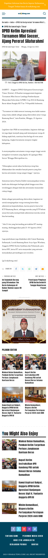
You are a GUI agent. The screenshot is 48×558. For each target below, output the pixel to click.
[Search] (44, 14)
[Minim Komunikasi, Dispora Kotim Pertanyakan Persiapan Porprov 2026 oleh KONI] (35, 395)
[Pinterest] (24, 529)
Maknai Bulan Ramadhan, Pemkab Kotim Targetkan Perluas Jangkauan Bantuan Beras (12, 376)
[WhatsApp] (29, 269)
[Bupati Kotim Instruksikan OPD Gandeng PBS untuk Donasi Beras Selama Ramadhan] (35, 362)
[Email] (42, 269)
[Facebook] (16, 269)
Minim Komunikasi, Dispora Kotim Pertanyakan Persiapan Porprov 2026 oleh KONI (35, 409)
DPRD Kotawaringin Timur (15, 27)
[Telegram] (36, 269)
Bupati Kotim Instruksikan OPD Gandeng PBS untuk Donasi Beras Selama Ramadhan (34, 377)
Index (12, 22)
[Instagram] (29, 529)
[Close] (45, 5)
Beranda (5, 22)
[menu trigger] (4, 14)
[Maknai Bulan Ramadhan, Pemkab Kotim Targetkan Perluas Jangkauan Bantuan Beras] (12, 362)
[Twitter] (22, 269)
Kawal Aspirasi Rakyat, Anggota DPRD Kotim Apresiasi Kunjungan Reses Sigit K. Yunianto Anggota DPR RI (11, 410)
